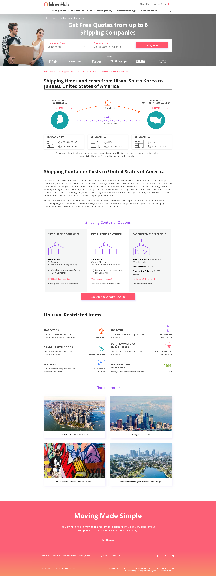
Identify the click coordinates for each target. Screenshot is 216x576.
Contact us (56, 556)
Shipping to (156, 101)
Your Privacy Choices (100, 556)
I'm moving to (101, 43)
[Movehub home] (56, 4)
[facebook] (158, 556)
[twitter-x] (165, 556)
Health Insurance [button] (148, 10)
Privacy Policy (85, 556)
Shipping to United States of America (86, 71)
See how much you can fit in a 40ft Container (107, 271)
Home (46, 71)
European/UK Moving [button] (81, 10)
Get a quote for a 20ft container (63, 283)
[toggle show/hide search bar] (168, 10)
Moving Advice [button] (59, 10)
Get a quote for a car (142, 283)
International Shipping (60, 71)
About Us (144, 4)
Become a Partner (69, 556)
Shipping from (60, 101)
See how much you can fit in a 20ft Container (65, 271)
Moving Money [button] (104, 10)
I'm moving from (56, 43)
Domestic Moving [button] (126, 10)
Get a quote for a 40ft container (105, 283)
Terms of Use (117, 556)
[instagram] (173, 556)
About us (45, 556)
